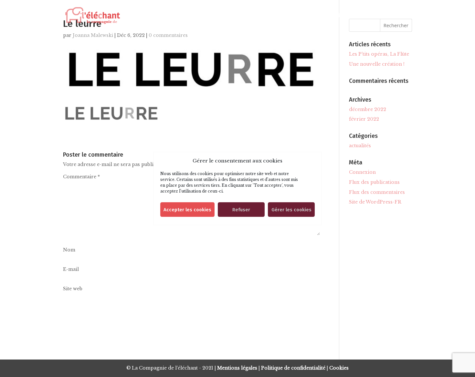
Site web (72, 289)
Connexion (362, 172)
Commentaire (81, 177)
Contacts (373, 15)
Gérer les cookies (291, 210)
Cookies (339, 368)
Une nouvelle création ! (377, 64)
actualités (360, 146)
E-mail (71, 269)
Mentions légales (237, 368)
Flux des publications (374, 182)
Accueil (211, 15)
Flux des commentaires (377, 192)
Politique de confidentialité (293, 368)
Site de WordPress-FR (375, 202)
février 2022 (364, 119)
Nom (69, 250)
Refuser (241, 210)
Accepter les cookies (187, 210)
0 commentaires (168, 35)
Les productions (256, 15)
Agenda (301, 15)
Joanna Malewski (93, 35)
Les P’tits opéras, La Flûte (379, 54)
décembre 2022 (367, 109)
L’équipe (336, 15)
